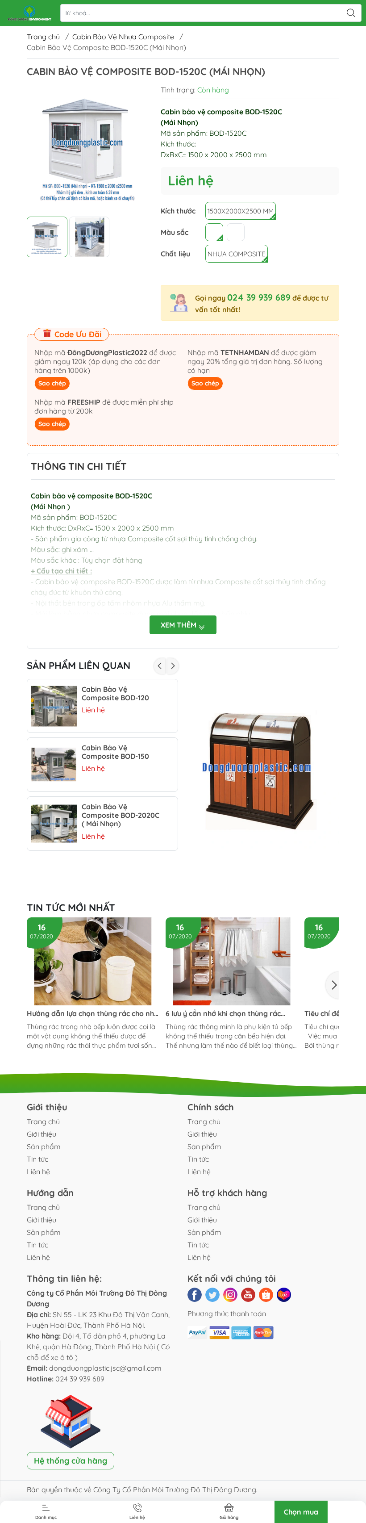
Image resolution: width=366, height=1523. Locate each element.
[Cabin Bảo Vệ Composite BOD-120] (54, 706)
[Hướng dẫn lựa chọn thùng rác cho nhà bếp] (93, 961)
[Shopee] (266, 1295)
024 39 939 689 (259, 297)
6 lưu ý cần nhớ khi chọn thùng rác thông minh (223, 1013)
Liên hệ (38, 1171)
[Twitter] (212, 1295)
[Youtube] (248, 1295)
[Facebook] (194, 1295)
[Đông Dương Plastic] (263, 773)
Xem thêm (179, 624)
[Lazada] (284, 1295)
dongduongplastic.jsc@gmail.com (105, 1368)
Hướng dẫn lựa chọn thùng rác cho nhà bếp (92, 1013)
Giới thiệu (41, 1134)
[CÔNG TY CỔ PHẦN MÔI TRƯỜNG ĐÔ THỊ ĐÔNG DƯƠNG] (29, 13)
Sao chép (52, 383)
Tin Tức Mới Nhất (71, 907)
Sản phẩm (44, 1146)
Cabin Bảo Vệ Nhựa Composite (123, 36)
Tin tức (37, 1159)
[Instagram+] (230, 1295)
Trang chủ (43, 36)
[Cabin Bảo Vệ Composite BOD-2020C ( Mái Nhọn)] (54, 823)
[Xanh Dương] (214, 232)
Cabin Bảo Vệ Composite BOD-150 (115, 752)
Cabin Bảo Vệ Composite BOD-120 (115, 693)
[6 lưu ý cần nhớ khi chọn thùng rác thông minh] (232, 961)
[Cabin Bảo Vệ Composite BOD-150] (54, 764)
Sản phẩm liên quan (78, 665)
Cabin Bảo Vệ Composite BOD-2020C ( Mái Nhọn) (120, 815)
